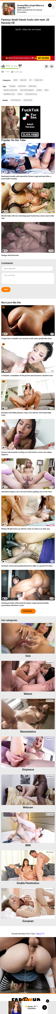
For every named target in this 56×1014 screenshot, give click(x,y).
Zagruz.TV (40, 934)
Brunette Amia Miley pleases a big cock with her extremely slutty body (26, 414)
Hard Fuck (22, 86)
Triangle (12, 86)
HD (30, 80)
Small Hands (15, 100)
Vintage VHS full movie (10, 255)
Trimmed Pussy (31, 94)
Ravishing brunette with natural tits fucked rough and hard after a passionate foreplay (26, 177)
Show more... (28, 611)
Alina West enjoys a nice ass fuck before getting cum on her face (26, 492)
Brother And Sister (10, 90)
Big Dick (23, 80)
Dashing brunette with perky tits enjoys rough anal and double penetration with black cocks (25, 604)
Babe (15, 80)
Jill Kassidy (28, 100)
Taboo (20, 94)
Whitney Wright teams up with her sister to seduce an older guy (25, 529)
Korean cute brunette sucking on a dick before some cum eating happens (26, 453)
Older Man (32, 86)
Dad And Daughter (27, 90)
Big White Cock (9, 94)
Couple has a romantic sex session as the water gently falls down (26, 338)
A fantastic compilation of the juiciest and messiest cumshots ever (27, 376)
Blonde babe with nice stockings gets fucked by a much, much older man (27, 217)
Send (6, 289)
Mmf (46, 90)
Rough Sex (38, 80)
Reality (39, 90)
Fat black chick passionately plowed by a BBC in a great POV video (27, 566)
